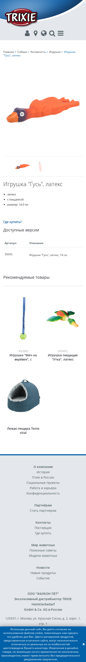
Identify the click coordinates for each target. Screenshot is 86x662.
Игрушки (55, 52)
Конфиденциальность (43, 493)
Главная (8, 52)
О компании (43, 467)
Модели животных (43, 555)
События (43, 578)
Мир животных (43, 545)
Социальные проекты (43, 483)
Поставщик (43, 528)
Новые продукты (43, 573)
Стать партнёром (43, 510)
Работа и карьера (43, 488)
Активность (38, 52)
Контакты (43, 522)
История (43, 472)
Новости (43, 567)
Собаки (22, 52)
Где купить (43, 533)
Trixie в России (43, 477)
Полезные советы (43, 550)
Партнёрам (43, 505)
